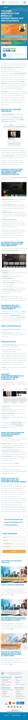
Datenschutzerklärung (16, 715)
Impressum (6, 715)
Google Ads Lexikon (19, 698)
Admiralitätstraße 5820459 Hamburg (6, 680)
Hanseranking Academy (20, 684)
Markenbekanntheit (16, 424)
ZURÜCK (5, 7)
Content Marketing (6, 696)
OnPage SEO (4, 691)
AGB (24, 715)
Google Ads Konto (15, 315)
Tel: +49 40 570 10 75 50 (6, 682)
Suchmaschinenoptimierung (7, 689)
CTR (10, 409)
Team (17, 679)
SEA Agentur (18, 691)
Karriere (17, 682)
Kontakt (6, 43)
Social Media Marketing (20, 696)
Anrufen (17, 43)
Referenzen (18, 680)
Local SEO (4, 694)
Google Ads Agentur (20, 689)
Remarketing (18, 693)
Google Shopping (19, 694)
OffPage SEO (4, 693)
